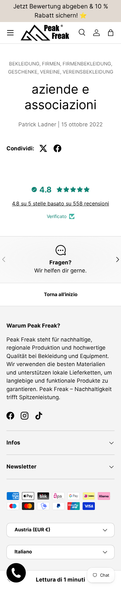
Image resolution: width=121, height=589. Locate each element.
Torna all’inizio (60, 294)
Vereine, (51, 72)
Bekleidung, (25, 64)
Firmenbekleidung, (87, 64)
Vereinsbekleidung (88, 72)
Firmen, (52, 64)
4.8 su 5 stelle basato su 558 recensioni (60, 203)
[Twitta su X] (43, 148)
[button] (111, 33)
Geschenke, (24, 72)
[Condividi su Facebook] (57, 148)
